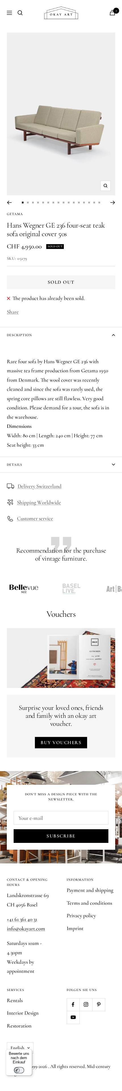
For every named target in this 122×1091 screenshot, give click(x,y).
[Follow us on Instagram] (85, 1004)
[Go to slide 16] (99, 202)
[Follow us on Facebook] (73, 1004)
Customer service (35, 518)
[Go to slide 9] (63, 202)
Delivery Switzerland (40, 486)
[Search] (20, 12)
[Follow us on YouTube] (73, 1017)
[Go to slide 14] (89, 202)
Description (19, 335)
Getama (15, 214)
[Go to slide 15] (94, 202)
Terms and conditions (89, 903)
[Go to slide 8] (58, 202)
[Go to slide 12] (79, 202)
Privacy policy (81, 915)
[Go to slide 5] (43, 202)
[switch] (19, 1070)
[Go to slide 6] (48, 202)
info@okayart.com (26, 928)
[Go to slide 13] (84, 202)
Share (13, 311)
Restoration (19, 1025)
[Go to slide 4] (38, 202)
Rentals (15, 1000)
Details (14, 465)
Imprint (75, 928)
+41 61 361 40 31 (22, 919)
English (17, 1048)
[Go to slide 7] (53, 202)
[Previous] (9, 203)
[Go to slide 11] (74, 202)
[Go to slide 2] (28, 202)
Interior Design (23, 1013)
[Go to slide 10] (69, 202)
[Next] (112, 203)
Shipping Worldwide (39, 502)
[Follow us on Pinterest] (98, 1004)
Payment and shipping (90, 890)
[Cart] (112, 12)
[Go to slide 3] (33, 202)
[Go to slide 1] (23, 202)
